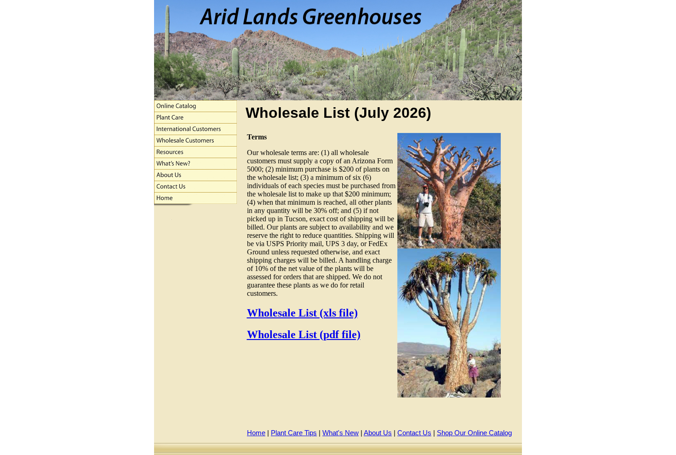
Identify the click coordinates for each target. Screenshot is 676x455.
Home (256, 433)
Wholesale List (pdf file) (304, 334)
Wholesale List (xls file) (302, 313)
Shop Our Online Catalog (474, 433)
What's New (340, 433)
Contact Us (414, 433)
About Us (378, 433)
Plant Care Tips (294, 433)
